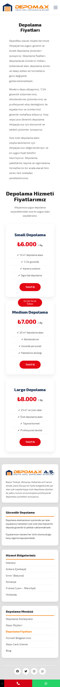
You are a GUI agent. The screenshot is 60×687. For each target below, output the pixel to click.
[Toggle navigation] (56, 7)
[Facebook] (17, 671)
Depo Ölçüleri (14, 625)
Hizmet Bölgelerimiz (18, 637)
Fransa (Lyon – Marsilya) (21, 588)
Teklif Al (30, 286)
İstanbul (11, 562)
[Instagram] (34, 671)
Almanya (11, 581)
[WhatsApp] (42, 671)
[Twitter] (25, 671)
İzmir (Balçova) (15, 575)
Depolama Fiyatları (19, 631)
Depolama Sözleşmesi (19, 618)
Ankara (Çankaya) (16, 569)
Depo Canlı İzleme (17, 644)
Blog (8, 650)
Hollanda (11, 594)
